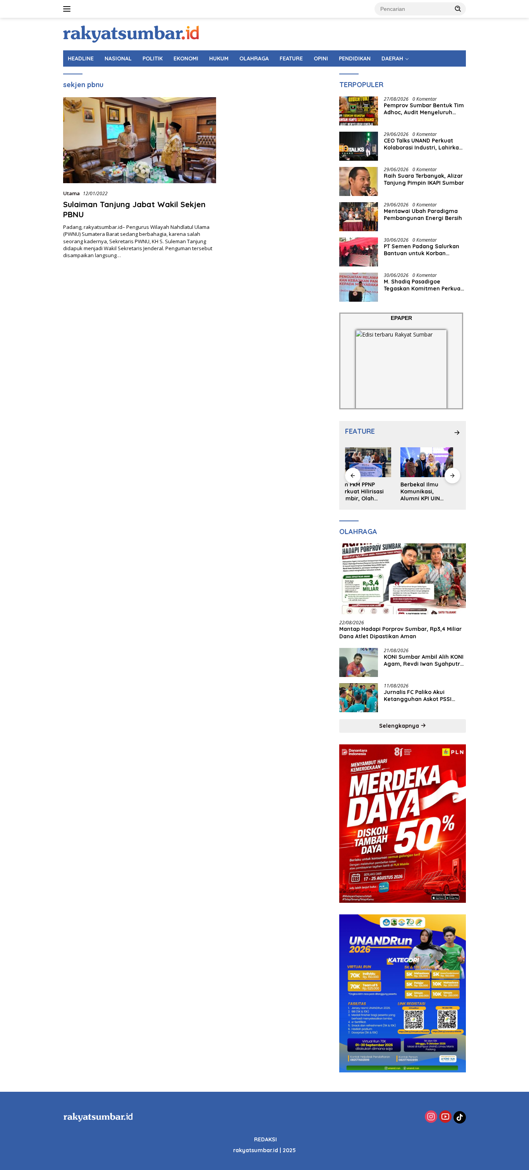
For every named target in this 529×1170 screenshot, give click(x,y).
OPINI (321, 58)
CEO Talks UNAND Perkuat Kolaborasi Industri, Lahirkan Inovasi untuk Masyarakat (423, 144)
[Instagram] (431, 1117)
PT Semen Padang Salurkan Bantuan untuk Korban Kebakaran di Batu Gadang (421, 250)
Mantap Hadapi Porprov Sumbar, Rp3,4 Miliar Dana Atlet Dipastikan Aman (400, 632)
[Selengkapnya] (457, 432)
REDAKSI (265, 1139)
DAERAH (392, 58)
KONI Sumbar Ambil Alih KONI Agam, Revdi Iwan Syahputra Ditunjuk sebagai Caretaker (424, 660)
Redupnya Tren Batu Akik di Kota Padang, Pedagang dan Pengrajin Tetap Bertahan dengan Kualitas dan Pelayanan (433, 491)
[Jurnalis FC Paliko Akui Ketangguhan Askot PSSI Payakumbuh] (358, 697)
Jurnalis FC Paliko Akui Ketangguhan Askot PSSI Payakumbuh (418, 696)
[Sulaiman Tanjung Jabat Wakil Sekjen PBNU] (139, 140)
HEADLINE (81, 58)
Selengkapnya (400, 725)
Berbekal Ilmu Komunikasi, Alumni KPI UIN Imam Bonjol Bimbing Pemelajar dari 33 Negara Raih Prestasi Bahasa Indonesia (371, 491)
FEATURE (291, 58)
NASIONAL (118, 58)
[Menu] (68, 8)
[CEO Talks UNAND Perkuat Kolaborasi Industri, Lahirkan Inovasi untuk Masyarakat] (358, 146)
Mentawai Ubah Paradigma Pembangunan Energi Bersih (423, 215)
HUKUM (218, 58)
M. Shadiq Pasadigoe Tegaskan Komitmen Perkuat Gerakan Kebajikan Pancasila (423, 285)
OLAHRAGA (254, 58)
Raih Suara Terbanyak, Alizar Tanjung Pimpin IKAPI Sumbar (424, 179)
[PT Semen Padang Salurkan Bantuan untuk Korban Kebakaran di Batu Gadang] (358, 251)
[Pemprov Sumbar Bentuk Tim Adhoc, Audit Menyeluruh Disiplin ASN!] (358, 110)
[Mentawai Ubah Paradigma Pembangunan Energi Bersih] (358, 216)
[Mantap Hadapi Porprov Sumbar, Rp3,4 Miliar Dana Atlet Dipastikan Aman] (402, 579)
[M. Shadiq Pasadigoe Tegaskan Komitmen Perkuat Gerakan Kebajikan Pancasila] (358, 287)
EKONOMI (185, 58)
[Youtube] (445, 1117)
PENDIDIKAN (355, 58)
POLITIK (153, 58)
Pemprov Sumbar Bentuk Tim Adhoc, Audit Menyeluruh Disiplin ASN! (424, 109)
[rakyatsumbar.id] (131, 33)
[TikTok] (459, 1117)
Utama (71, 193)
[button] (458, 8)
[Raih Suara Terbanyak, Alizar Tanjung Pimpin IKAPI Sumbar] (358, 181)
